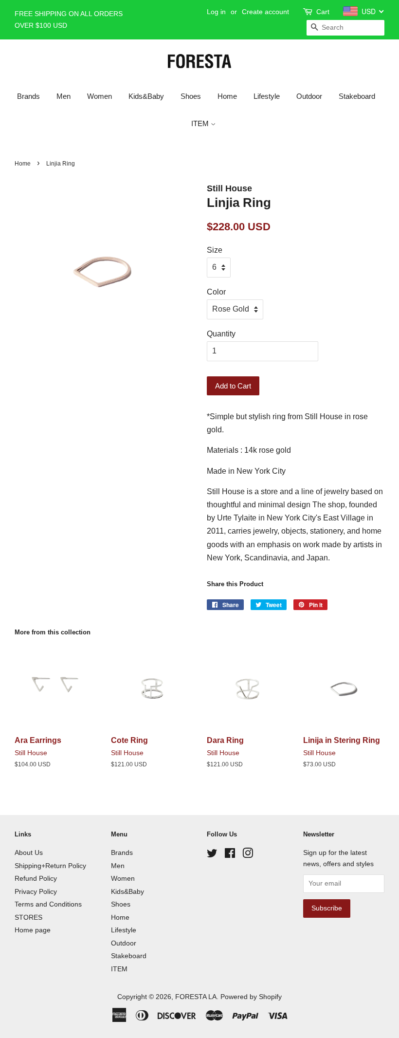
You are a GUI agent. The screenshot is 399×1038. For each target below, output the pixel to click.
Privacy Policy (36, 891)
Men (63, 96)
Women (99, 96)
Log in (216, 12)
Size (214, 250)
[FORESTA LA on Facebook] (230, 855)
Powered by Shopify (251, 997)
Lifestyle (267, 96)
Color (216, 292)
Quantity (221, 334)
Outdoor (309, 96)
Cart (322, 12)
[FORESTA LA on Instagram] (247, 855)
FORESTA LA (196, 997)
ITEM (201, 123)
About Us (29, 852)
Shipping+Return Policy (50, 866)
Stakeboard (357, 96)
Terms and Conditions (48, 904)
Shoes (191, 96)
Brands (28, 96)
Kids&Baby (146, 96)
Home (227, 96)
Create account (265, 12)
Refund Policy (36, 878)
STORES (28, 917)
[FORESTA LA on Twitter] (212, 855)
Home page (33, 930)
